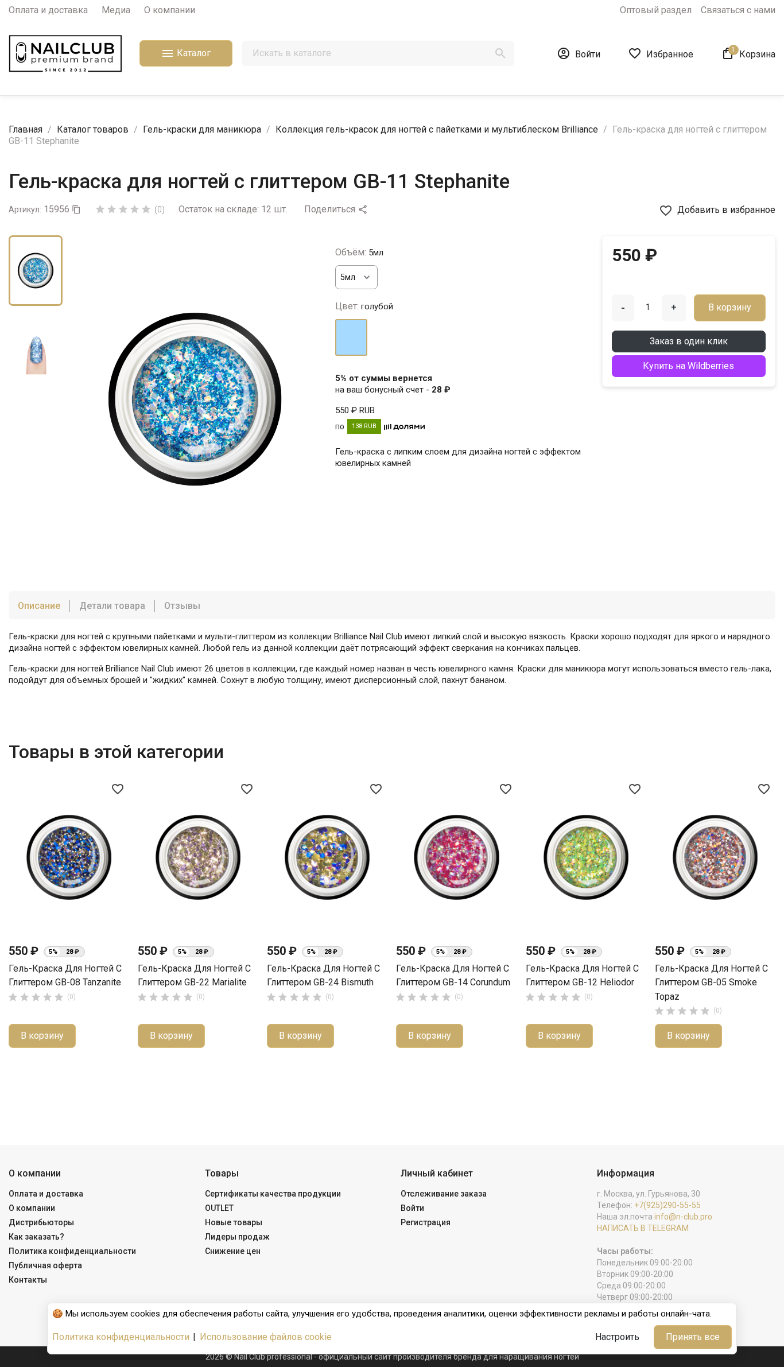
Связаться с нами (738, 10)
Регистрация (426, 1222)
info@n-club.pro (683, 1216)
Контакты (28, 1279)
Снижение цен (233, 1251)
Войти (412, 1208)
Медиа (116, 10)
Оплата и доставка (48, 10)
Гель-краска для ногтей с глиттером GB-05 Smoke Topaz (711, 982)
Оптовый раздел (656, 10)
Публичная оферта (45, 1265)
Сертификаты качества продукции (273, 1193)
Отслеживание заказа (444, 1193)
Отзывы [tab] (182, 605)
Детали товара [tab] (112, 605)
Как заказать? (36, 1236)
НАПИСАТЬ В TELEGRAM (643, 1228)
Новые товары (233, 1222)
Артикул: (25, 209)
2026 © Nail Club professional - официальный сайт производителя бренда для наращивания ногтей (392, 1356)
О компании (169, 10)
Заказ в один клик (689, 341)
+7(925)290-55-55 (667, 1205)
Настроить (617, 1336)
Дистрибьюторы (41, 1222)
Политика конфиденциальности (72, 1251)
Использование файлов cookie (266, 1336)
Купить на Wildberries (688, 365)
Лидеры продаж (237, 1236)
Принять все (693, 1336)
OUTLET (219, 1208)
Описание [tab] (39, 605)
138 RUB (364, 426)
